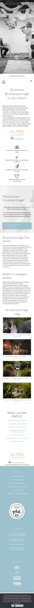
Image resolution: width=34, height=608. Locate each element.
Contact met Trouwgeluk (17, 483)
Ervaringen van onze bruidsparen (17, 424)
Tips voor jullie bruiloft (17, 435)
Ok (13, 605)
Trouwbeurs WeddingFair (17, 441)
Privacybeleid (19, 605)
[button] (31, 80)
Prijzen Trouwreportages (17, 480)
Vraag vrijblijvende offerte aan (17, 430)
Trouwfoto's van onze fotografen (17, 420)
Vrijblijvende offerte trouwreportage (17, 486)
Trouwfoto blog (17, 490)
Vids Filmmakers (17, 585)
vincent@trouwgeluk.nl (19, 544)
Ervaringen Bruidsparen (17, 476)
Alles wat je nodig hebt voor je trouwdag (17, 438)
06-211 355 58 (20, 548)
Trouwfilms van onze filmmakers (17, 427)
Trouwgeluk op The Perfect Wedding (17, 493)
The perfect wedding (17, 432)
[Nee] (32, 600)
